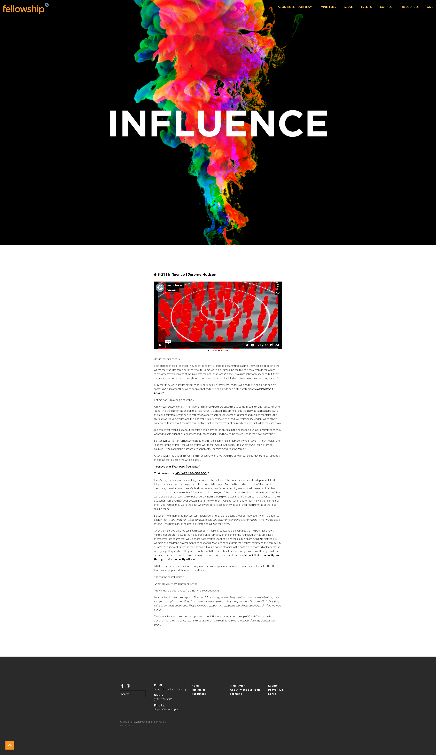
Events (366, 6)
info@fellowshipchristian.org (170, 689)
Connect (387, 6)
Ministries (328, 6)
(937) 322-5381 (163, 699)
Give (430, 6)
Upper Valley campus (166, 709)
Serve (348, 6)
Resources (410, 6)
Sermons (236, 693)
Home (195, 685)
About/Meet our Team (295, 6)
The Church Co (126, 725)
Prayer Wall (276, 689)
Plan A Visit (238, 685)
